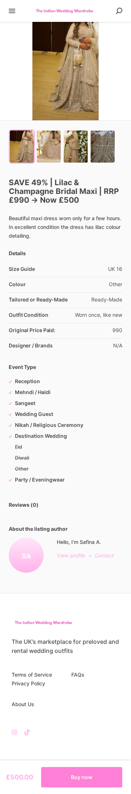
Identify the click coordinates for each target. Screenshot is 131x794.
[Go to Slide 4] (103, 146)
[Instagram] (16, 732)
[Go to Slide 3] (76, 146)
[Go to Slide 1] (22, 146)
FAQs (77, 675)
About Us (23, 704)
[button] (65, 71)
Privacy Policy (28, 683)
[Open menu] (12, 11)
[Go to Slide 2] (49, 146)
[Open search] (119, 11)
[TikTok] (25, 732)
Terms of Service (32, 675)
